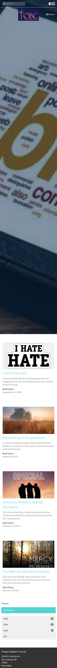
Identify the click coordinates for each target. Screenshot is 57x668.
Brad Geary (9, 610)
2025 (28, 619)
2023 (28, 630)
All (5, 636)
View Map (6, 666)
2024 (28, 624)
